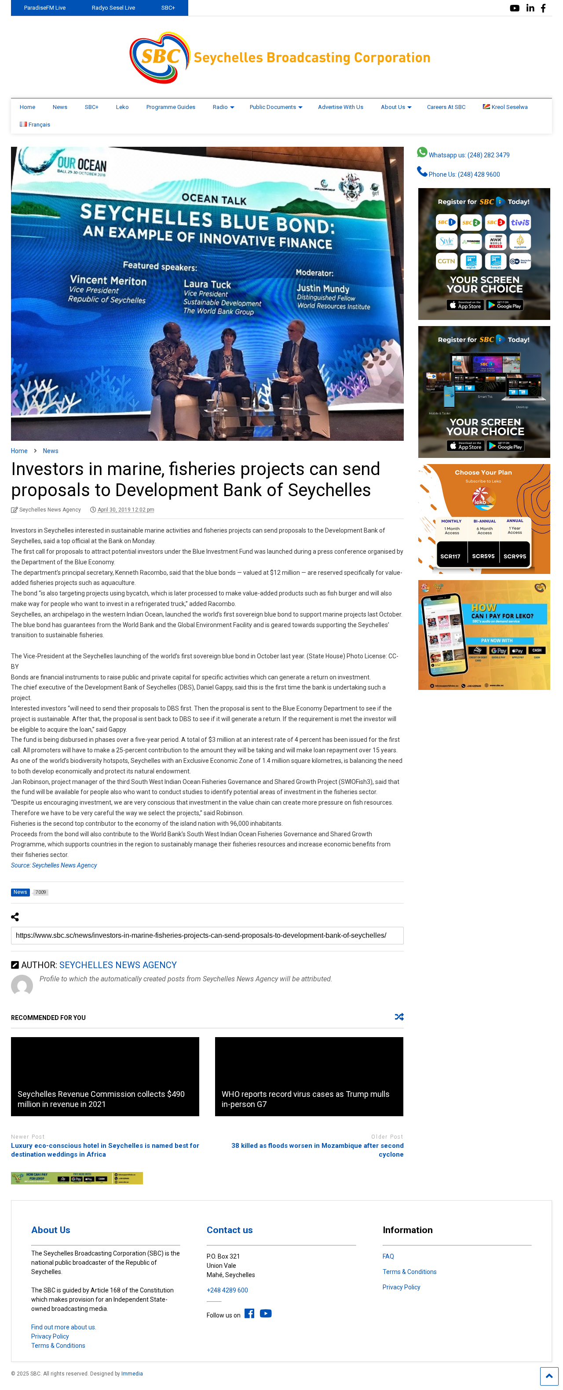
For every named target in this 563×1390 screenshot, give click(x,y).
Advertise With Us (340, 107)
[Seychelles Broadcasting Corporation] (281, 82)
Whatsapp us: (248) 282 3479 (469, 155)
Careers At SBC (446, 107)
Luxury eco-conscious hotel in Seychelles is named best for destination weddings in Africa (105, 1150)
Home (27, 107)
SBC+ (168, 7)
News (60, 107)
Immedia (132, 1374)
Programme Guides (170, 107)
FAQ (388, 1256)
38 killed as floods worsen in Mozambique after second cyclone (317, 1150)
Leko (122, 107)
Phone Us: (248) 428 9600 (464, 174)
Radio (220, 107)
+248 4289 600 (227, 1290)
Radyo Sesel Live (113, 7)
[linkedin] (530, 8)
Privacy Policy (50, 1336)
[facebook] (543, 8)
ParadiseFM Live (45, 7)
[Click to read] (105, 1076)
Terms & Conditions (58, 1345)
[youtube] (515, 8)
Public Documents (273, 107)
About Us (393, 107)
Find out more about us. (63, 1327)
